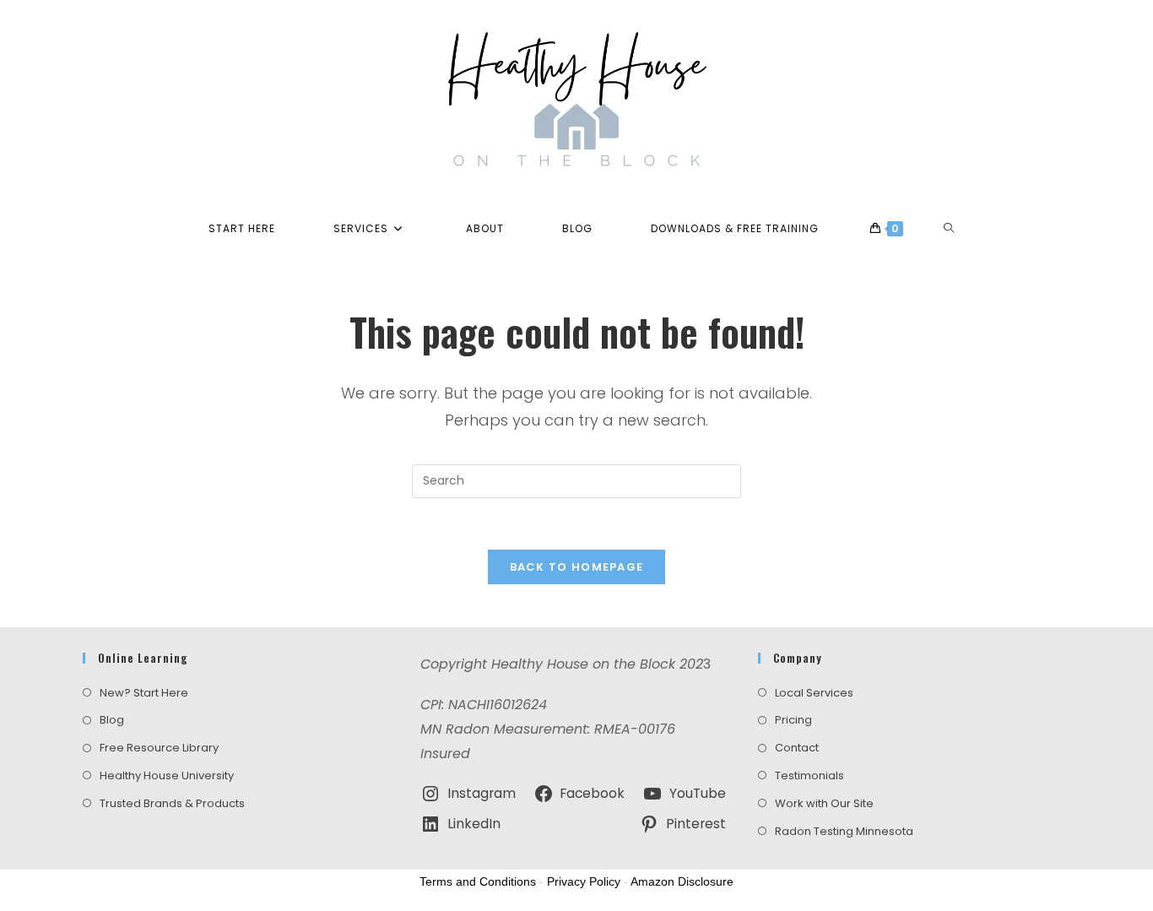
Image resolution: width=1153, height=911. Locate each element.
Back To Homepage (577, 567)
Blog (112, 720)
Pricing (793, 720)
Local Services (814, 693)
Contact (797, 748)
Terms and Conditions (478, 881)
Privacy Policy (583, 881)
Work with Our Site (824, 803)
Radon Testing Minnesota (844, 831)
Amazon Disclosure (682, 881)
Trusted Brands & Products (172, 803)
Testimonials (809, 775)
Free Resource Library (159, 748)
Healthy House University (167, 775)
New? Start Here (144, 693)
